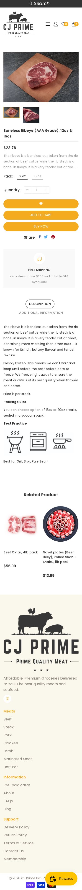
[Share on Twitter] (46, 237)
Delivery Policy (16, 827)
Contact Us (13, 851)
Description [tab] (40, 304)
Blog (7, 809)
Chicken (10, 743)
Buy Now (41, 226)
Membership (14, 859)
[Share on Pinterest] (53, 237)
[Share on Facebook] (40, 237)
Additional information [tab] (41, 312)
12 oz (22, 176)
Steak (8, 727)
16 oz (37, 176)
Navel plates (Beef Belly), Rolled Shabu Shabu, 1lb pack (59, 557)
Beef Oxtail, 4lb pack (20, 552)
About (8, 793)
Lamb (8, 751)
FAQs (8, 801)
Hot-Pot (10, 767)
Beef (7, 719)
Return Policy (15, 835)
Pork (7, 735)
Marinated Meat (17, 759)
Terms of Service (18, 843)
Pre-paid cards (17, 785)
